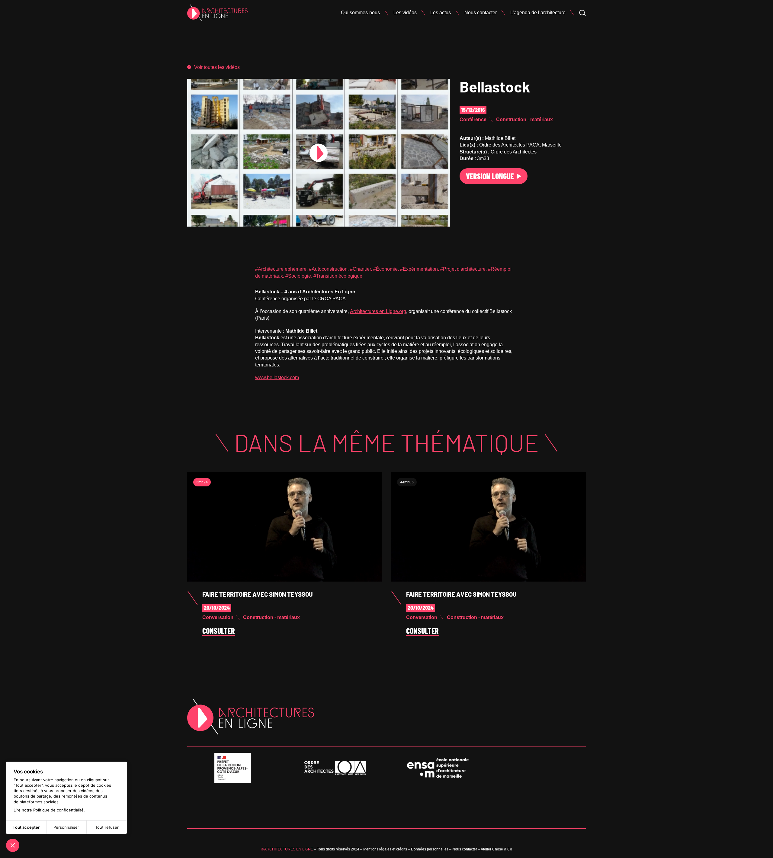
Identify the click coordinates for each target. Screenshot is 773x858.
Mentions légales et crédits (385, 849)
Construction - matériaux (524, 119)
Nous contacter (480, 12)
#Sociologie (298, 276)
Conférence (473, 119)
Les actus (440, 12)
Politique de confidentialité (58, 810)
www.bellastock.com (277, 377)
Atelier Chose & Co (496, 849)
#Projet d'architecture (463, 269)
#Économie (385, 269)
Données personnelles (429, 849)
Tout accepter (26, 827)
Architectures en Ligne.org (378, 311)
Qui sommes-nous (360, 12)
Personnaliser (66, 827)
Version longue (490, 176)
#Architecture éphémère (280, 269)
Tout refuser (107, 827)
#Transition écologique (337, 276)
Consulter (218, 631)
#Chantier (360, 269)
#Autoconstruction (328, 269)
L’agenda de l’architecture (538, 12)
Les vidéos (405, 12)
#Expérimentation (419, 269)
